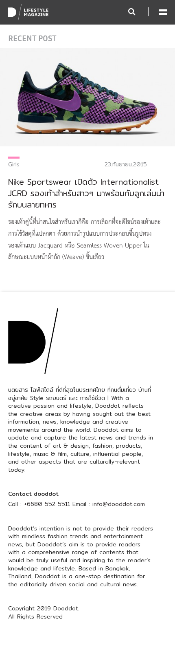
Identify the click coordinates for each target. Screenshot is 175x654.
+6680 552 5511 (47, 503)
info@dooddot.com (118, 503)
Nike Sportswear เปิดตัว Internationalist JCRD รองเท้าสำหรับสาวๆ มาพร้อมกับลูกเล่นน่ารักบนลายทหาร (86, 193)
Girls (14, 164)
